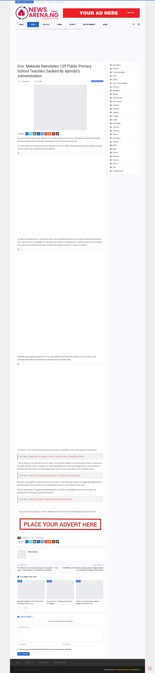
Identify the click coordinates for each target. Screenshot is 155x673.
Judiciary (116, 127)
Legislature (117, 138)
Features (116, 112)
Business (116, 69)
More (105, 24)
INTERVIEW (116, 123)
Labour (115, 134)
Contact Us (50, 2)
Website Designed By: (110, 669)
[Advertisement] (77, 46)
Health (115, 120)
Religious (116, 156)
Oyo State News (40, 537)
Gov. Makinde (25, 537)
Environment (117, 101)
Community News (119, 72)
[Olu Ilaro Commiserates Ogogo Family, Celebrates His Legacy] (89, 589)
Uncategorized (118, 171)
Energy (115, 94)
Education (100, 81)
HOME (37, 2)
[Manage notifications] (150, 668)
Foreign (115, 116)
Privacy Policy (59, 2)
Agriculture (117, 65)
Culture (115, 79)
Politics (46, 24)
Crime (59, 24)
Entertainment (89, 24)
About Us (43, 2)
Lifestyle (116, 142)
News (33, 24)
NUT (32, 537)
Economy (116, 87)
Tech (114, 167)
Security (115, 160)
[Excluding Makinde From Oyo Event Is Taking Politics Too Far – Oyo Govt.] (31, 589)
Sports (72, 24)
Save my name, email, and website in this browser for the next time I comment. (45, 649)
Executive (116, 105)
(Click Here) (66, 512)
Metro (49, 581)
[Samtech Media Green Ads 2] (60, 405)
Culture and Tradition (120, 83)
